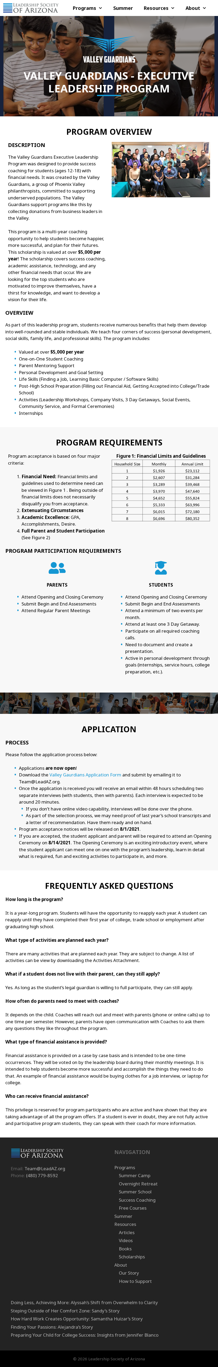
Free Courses (132, 1208)
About (193, 8)
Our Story (129, 1273)
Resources (156, 8)
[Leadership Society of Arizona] (30, 8)
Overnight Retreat (138, 1184)
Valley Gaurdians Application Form (85, 775)
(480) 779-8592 (42, 1175)
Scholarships (132, 1257)
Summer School (135, 1192)
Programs (84, 8)
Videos (126, 1240)
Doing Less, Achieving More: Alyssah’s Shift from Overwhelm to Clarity (84, 1302)
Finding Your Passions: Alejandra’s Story (52, 1327)
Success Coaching (137, 1200)
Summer (123, 8)
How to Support (135, 1281)
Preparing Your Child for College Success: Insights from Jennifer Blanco (84, 1335)
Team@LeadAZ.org (44, 1168)
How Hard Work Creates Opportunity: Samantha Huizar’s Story (77, 1319)
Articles (127, 1232)
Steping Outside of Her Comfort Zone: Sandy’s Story (65, 1311)
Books (125, 1249)
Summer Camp (134, 1175)
